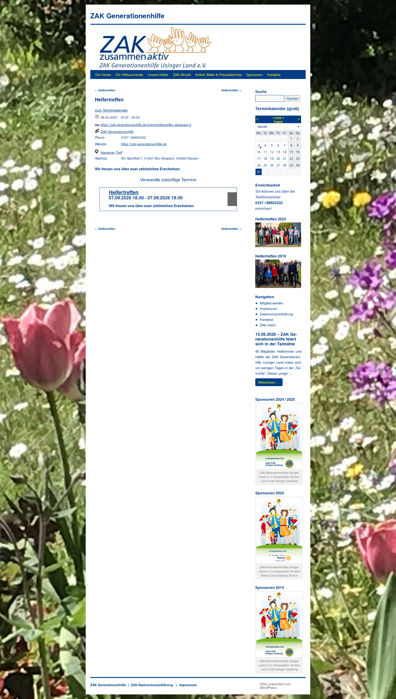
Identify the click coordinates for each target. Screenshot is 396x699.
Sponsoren (254, 74)
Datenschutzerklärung (276, 314)
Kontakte (273, 74)
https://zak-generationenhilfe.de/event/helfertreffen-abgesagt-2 (145, 124)
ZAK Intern (268, 324)
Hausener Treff (111, 152)
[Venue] (97, 151)
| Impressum (185, 685)
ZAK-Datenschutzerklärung (152, 685)
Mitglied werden (271, 303)
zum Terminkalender (111, 110)
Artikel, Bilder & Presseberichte (218, 74)
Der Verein (103, 74)
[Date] (97, 116)
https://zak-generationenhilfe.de (144, 144)
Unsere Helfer (158, 74)
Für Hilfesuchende (129, 74)
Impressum (268, 308)
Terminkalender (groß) (277, 108)
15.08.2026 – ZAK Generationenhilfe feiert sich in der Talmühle (276, 339)
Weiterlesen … (269, 382)
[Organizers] (97, 131)
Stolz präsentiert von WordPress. (275, 685)
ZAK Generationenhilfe (127, 15)
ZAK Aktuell (182, 74)
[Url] (97, 124)
